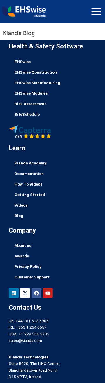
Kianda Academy (30, 163)
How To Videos (28, 184)
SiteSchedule (27, 114)
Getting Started (30, 194)
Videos (21, 205)
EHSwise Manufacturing (37, 82)
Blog (19, 215)
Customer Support (32, 277)
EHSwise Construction (36, 72)
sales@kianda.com (25, 340)
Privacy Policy (28, 266)
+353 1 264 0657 (31, 327)
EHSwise (23, 61)
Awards (22, 256)
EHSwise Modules (31, 93)
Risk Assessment (30, 103)
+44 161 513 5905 (32, 320)
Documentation (29, 173)
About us (23, 245)
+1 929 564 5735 (33, 334)
